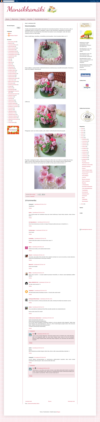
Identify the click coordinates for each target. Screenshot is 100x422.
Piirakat (9, 86)
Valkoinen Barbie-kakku (87, 170)
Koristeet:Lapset (11, 70)
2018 (82, 128)
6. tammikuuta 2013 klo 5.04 (38, 347)
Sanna (30, 307)
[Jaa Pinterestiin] (44, 194)
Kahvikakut (10, 65)
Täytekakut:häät (11, 111)
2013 (82, 137)
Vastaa (30, 208)
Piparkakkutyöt (11, 89)
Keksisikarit (84, 195)
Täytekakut (32, 196)
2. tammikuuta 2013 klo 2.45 (39, 264)
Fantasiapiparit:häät (12, 51)
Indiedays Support (14, 35)
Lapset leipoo (11, 79)
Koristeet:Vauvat (11, 75)
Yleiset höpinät (11, 122)
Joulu (9, 59)
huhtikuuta (84, 153)
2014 (82, 135)
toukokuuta (84, 152)
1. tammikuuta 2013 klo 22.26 (43, 222)
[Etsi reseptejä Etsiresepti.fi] (86, 229)
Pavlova (83, 168)
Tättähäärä (31, 290)
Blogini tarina (15, 19)
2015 (82, 134)
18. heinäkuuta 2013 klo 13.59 (43, 368)
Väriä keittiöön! (85, 175)
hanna (30, 212)
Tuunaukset (10, 108)
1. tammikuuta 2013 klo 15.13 (40, 204)
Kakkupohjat (11, 67)
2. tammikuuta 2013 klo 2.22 (38, 255)
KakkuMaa (31, 238)
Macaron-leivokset (86, 179)
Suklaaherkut (11, 100)
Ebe (33, 333)
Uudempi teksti (28, 401)
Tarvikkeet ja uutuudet (13, 106)
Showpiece (10, 97)
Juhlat (9, 60)
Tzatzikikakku (85, 190)
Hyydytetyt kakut (11, 56)
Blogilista (22, 19)
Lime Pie (84, 177)
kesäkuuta (84, 150)
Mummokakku (85, 201)
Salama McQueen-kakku (87, 172)
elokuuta (84, 146)
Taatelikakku (84, 199)
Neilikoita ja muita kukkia (87, 164)
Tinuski (30, 255)
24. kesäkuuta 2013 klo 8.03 (40, 357)
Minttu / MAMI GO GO (33, 282)
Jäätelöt (10, 64)
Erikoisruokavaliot (12, 48)
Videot (9, 120)
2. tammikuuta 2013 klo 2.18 (38, 246)
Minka (30, 272)
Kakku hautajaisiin (86, 181)
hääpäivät (10, 57)
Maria (30, 246)
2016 (82, 132)
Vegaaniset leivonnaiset (13, 119)
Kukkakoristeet (11, 76)
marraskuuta (85, 141)
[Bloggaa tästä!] (40, 194)
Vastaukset (32, 331)
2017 (82, 130)
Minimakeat (10, 83)
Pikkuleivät (10, 87)
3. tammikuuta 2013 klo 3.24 (44, 282)
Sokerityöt (10, 98)
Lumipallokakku (85, 184)
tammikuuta (84, 159)
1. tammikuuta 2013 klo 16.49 (38, 212)
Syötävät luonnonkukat (13, 104)
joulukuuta (84, 139)
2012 (82, 204)
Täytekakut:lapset (12, 114)
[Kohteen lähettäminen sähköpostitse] (38, 194)
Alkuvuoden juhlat (12, 41)
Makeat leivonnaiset (12, 81)
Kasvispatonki (85, 192)
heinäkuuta (84, 148)
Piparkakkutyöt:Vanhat (13, 93)
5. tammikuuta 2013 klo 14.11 (43, 333)
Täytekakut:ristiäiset (12, 117)
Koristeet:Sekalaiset (12, 73)
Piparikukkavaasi (85, 162)
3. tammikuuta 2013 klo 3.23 (38, 272)
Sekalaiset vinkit (11, 95)
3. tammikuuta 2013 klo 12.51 (46, 298)
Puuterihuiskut (85, 173)
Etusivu (7, 19)
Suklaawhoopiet (85, 193)
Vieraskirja (29, 19)
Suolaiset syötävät (12, 103)
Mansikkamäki (26, 9)
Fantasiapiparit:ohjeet (12, 52)
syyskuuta (84, 144)
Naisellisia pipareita (86, 166)
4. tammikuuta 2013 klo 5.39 (48, 317)
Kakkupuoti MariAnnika (34, 298)
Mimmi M (31, 264)
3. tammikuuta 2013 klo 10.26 (40, 290)
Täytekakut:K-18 (11, 112)
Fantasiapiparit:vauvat (13, 54)
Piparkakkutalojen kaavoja (41, 19)
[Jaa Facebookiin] (43, 194)
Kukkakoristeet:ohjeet (12, 78)
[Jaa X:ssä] (41, 194)
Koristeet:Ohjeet (11, 72)
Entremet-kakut (11, 46)
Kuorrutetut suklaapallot (87, 186)
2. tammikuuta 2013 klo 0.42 (41, 230)
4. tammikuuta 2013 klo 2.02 (38, 307)
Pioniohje (84, 161)
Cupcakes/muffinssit (12, 44)
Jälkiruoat (10, 62)
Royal (83, 197)
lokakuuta (84, 143)
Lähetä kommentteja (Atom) (33, 403)
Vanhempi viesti (71, 401)
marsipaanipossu (32, 222)
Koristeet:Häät (11, 68)
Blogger (58, 411)
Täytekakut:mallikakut (12, 116)
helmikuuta (84, 157)
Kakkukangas (32, 230)
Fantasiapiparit (11, 49)
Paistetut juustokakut (12, 84)
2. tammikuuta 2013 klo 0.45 (40, 238)
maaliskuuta (85, 155)
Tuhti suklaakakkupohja (87, 188)
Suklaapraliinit (11, 101)
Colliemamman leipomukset (35, 317)
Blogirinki (10, 43)
